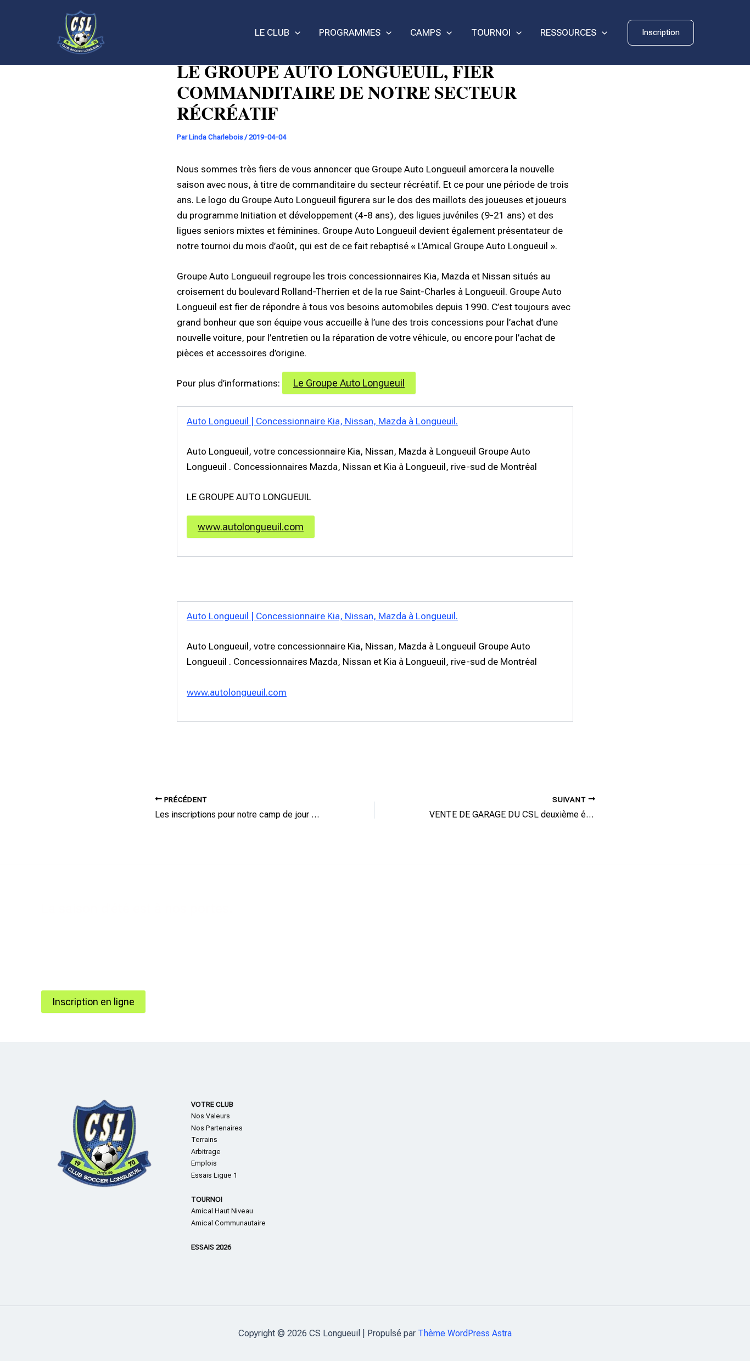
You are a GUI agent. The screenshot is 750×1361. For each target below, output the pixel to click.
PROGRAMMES (349, 32)
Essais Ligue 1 (214, 1175)
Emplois (204, 1163)
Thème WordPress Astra (465, 1333)
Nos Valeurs (210, 1116)
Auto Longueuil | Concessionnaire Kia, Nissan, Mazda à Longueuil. (322, 421)
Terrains (204, 1139)
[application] (294, 33)
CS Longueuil (150, 32)
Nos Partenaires (217, 1128)
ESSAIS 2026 (211, 1247)
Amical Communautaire (228, 1223)
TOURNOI (491, 32)
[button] (661, 33)
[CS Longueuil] (80, 31)
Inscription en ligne (93, 1001)
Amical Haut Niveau (222, 1211)
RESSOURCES (568, 32)
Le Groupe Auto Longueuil (349, 383)
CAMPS (425, 32)
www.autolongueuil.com (251, 527)
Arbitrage (206, 1151)
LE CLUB (272, 32)
